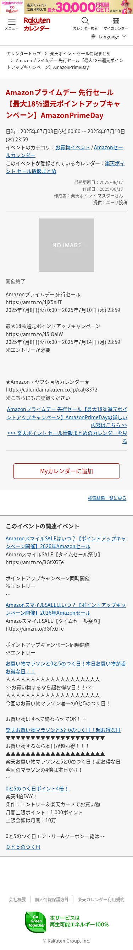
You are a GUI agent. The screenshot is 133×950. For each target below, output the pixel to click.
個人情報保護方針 (52, 899)
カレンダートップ (24, 53)
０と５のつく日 (23, 846)
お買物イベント (72, 147)
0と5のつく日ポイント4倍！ (37, 788)
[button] (12, 23)
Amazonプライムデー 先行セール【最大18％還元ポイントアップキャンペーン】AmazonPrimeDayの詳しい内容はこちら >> (66, 416)
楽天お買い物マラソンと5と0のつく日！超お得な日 (63, 729)
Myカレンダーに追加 (66, 470)
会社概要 (17, 899)
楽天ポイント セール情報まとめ (80, 53)
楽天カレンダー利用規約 (101, 899)
